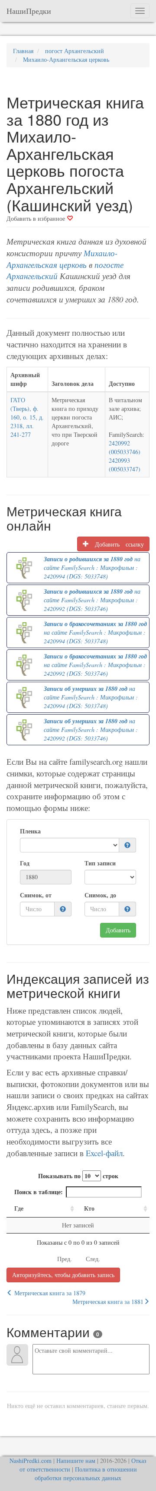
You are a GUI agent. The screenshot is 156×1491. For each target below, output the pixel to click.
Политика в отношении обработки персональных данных (86, 1473)
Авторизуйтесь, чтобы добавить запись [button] (63, 1275)
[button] (127, 845)
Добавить (118, 930)
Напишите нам (75, 1460)
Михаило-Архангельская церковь (61, 259)
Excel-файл (104, 1153)
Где (18, 1208)
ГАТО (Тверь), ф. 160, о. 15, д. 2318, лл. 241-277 (27, 417)
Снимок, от (36, 895)
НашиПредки (28, 11)
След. (93, 1259)
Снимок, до (100, 895)
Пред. (64, 1259)
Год (24, 863)
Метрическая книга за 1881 (107, 1301)
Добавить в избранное (36, 218)
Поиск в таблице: (38, 1191)
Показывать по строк (78, 1175)
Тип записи (100, 863)
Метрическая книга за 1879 (49, 1293)
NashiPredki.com (31, 1460)
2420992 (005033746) (124, 447)
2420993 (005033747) (124, 464)
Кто (89, 1208)
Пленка (30, 831)
